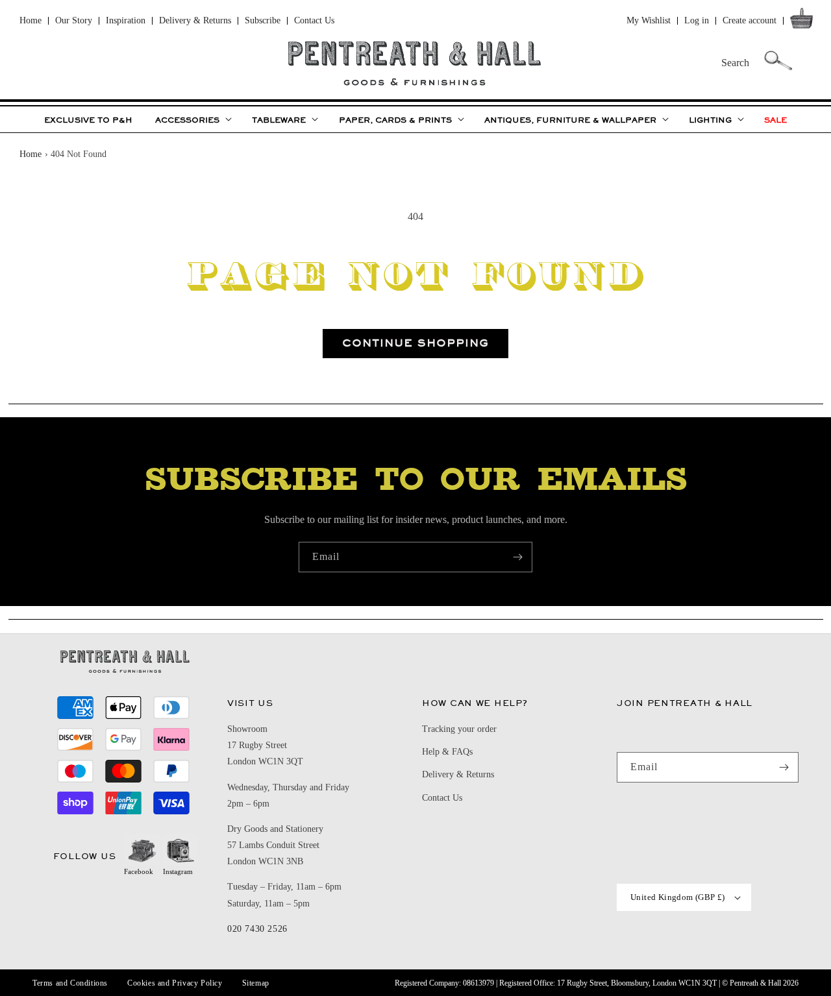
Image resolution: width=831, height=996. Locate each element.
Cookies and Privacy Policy (175, 983)
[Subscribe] (517, 557)
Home (30, 20)
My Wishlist (648, 20)
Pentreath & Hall (755, 983)
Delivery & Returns (195, 20)
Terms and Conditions (70, 983)
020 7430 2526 (257, 929)
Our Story (73, 20)
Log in (696, 20)
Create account (749, 20)
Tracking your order (459, 729)
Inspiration (125, 20)
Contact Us (314, 20)
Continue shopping (415, 343)
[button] (804, 21)
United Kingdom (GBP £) (677, 897)
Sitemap (255, 983)
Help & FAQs (447, 752)
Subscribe (262, 20)
